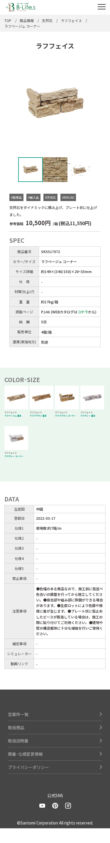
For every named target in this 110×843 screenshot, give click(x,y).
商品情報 (27, 20)
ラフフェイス (71, 20)
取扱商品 (16, 727)
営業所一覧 (18, 714)
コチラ (82, 311)
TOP (7, 20)
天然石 (47, 20)
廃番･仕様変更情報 (25, 754)
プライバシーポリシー (28, 767)
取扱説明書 (18, 741)
